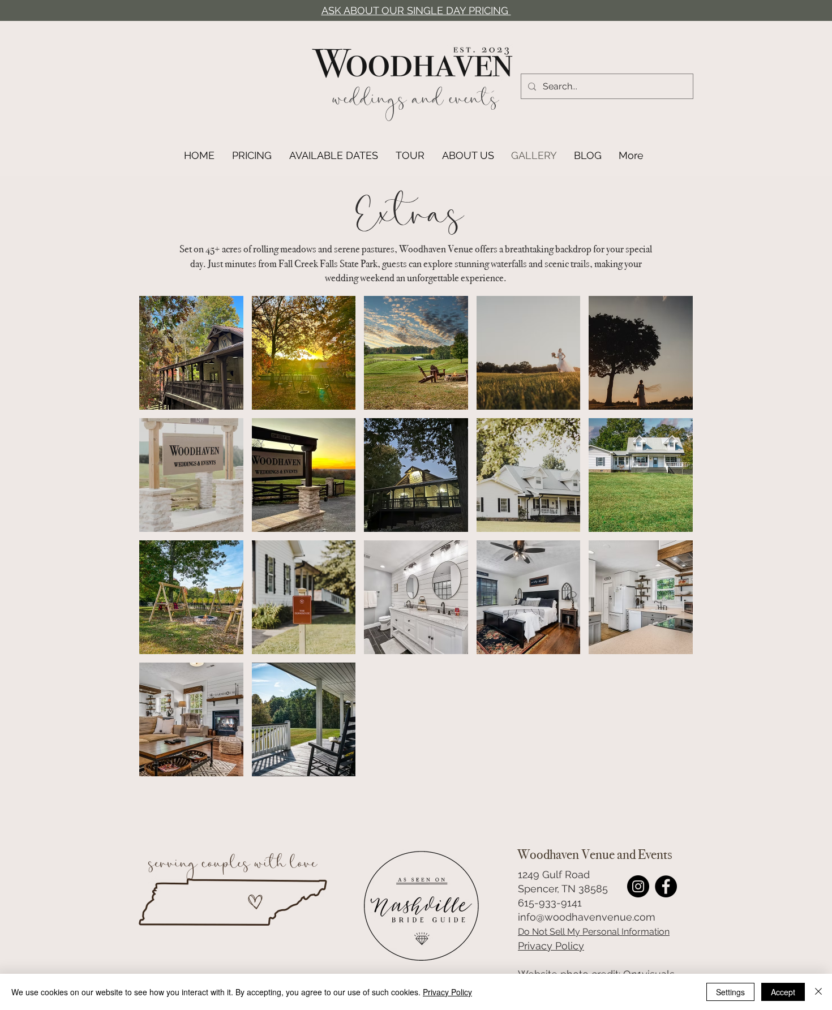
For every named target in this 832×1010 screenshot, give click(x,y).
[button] (191, 353)
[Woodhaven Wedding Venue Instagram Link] (638, 886)
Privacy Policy (551, 946)
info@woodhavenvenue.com (586, 917)
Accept (783, 992)
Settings (730, 992)
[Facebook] (666, 886)
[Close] (818, 992)
